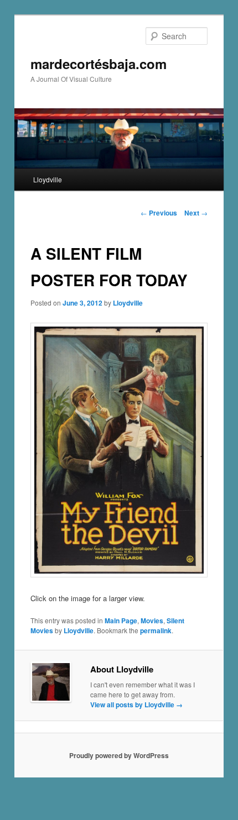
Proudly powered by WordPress (119, 755)
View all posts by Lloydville (136, 704)
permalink (156, 630)
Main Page (121, 620)
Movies (152, 620)
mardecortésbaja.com (98, 63)
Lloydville (47, 179)
